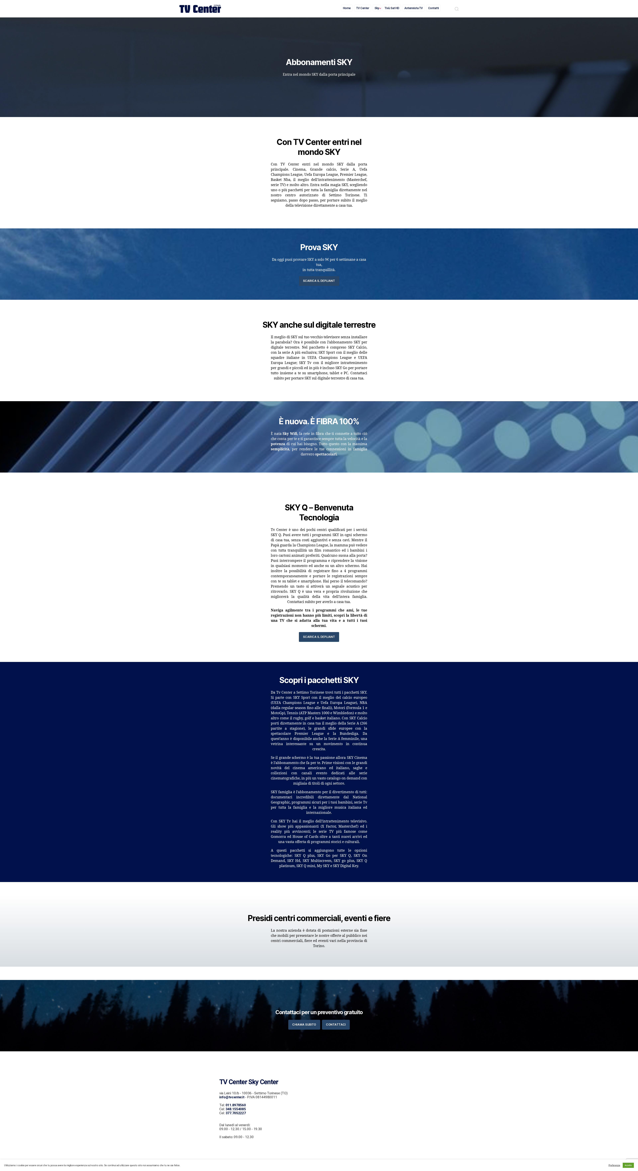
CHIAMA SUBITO (304, 1024)
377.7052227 (236, 1113)
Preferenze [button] (614, 1165)
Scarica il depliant (319, 281)
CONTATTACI (336, 1024)
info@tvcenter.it (231, 1097)
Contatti (433, 8)
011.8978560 (236, 1105)
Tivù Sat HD (391, 8)
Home (347, 8)
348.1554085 (236, 1109)
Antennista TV (413, 8)
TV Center (362, 8)
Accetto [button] (628, 1165)
